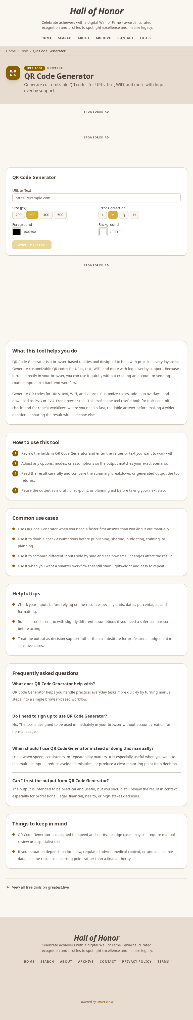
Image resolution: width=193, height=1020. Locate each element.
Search (65, 38)
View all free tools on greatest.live (40, 887)
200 (19, 214)
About (84, 38)
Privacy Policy (137, 962)
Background (109, 224)
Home (46, 38)
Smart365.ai (105, 1002)
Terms (163, 962)
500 (60, 214)
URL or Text (21, 190)
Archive (103, 38)
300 (32, 214)
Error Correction (112, 208)
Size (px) (19, 208)
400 (46, 214)
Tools (146, 38)
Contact (125, 38)
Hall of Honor (96, 11)
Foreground (22, 224)
